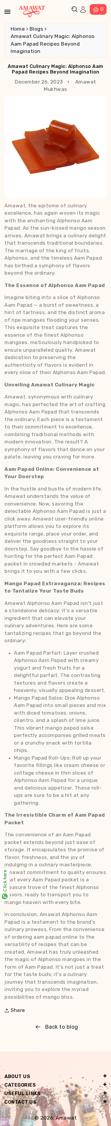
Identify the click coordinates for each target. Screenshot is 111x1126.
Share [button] (18, 1010)
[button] (75, 9)
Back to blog (61, 1027)
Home (18, 29)
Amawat (66, 1118)
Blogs (37, 29)
